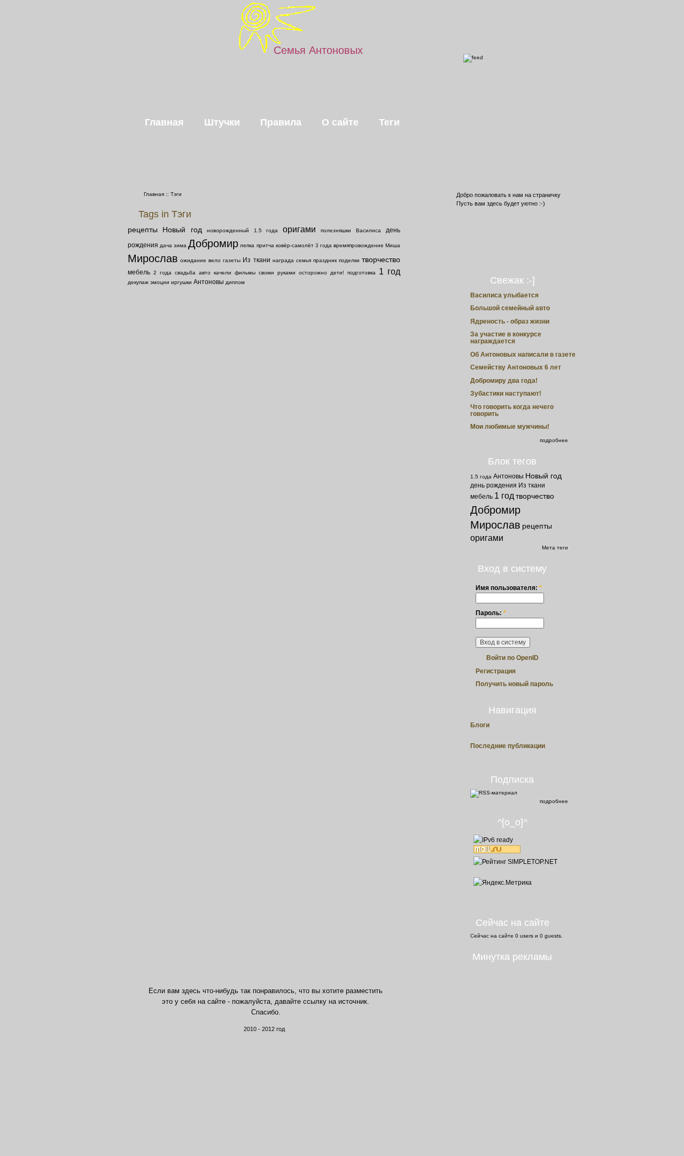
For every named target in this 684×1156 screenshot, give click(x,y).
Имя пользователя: (509, 588)
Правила (280, 122)
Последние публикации (507, 746)
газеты (231, 260)
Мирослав (153, 258)
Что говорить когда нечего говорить (512, 410)
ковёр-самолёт (295, 245)
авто (205, 273)
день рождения (493, 485)
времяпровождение (358, 245)
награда (283, 260)
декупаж (138, 282)
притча (265, 245)
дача (166, 245)
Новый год (182, 229)
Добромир (213, 243)
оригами (299, 229)
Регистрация (496, 671)
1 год (389, 271)
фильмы (245, 273)
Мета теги (555, 548)
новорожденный (228, 230)
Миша (392, 245)
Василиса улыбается (504, 295)
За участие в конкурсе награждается (505, 338)
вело (214, 260)
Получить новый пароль (514, 684)
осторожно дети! (321, 273)
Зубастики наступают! (505, 393)
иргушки (181, 282)
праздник (325, 260)
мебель (139, 272)
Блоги (479, 725)
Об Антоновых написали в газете (523, 354)
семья (303, 260)
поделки (349, 260)
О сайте (340, 122)
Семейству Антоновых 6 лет (515, 367)
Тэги (176, 194)
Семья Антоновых (318, 50)
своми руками (277, 273)
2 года (162, 273)
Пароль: (491, 613)
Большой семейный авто (510, 308)
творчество (381, 259)
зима (180, 245)
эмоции (159, 282)
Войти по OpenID (512, 658)
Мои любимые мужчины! (509, 426)
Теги (389, 122)
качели (222, 273)
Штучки (222, 122)
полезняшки (336, 230)
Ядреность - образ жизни (509, 321)
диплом (235, 282)
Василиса (368, 230)
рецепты (143, 229)
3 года (323, 245)
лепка (247, 245)
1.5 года (266, 230)
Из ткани (256, 260)
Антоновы (208, 282)
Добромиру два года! (504, 380)
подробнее (554, 440)
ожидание (193, 260)
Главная (164, 122)
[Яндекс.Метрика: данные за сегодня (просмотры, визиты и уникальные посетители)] (502, 882)
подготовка (361, 273)
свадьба (185, 273)
